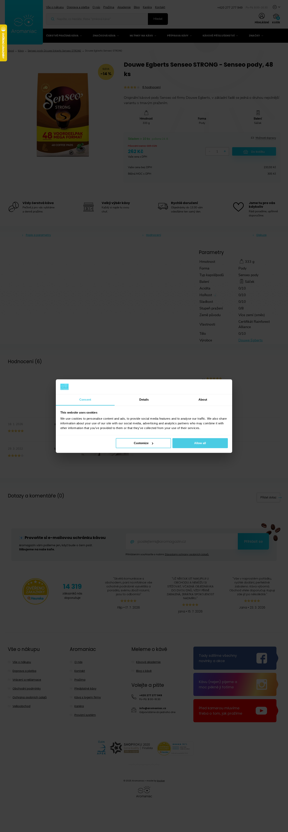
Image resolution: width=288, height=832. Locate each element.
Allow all (200, 443)
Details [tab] (144, 399)
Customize (141, 443)
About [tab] (202, 399)
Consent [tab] (85, 399)
